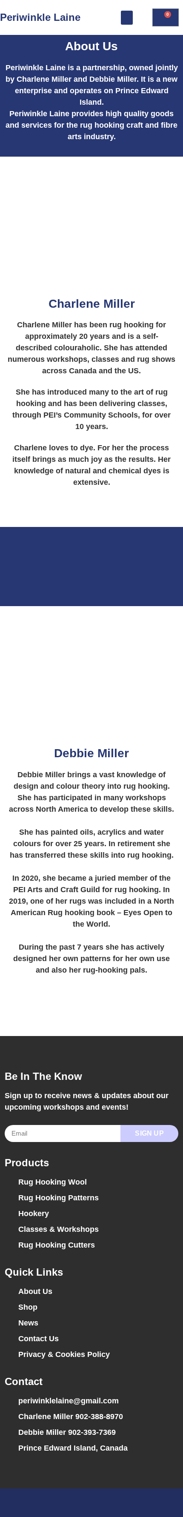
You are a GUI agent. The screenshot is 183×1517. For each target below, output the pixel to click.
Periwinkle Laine (40, 17)
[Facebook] (83, 1503)
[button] (127, 18)
